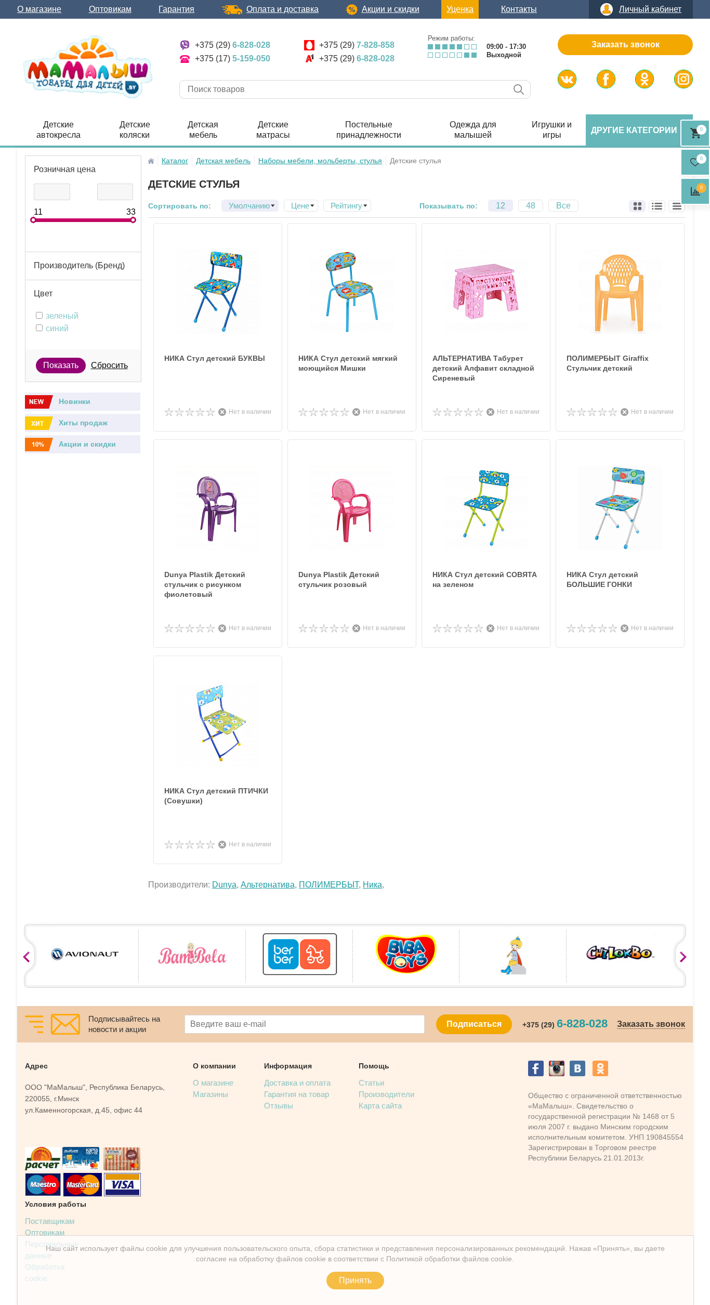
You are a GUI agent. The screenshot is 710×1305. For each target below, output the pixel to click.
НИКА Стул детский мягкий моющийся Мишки (348, 363)
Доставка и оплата (297, 1082)
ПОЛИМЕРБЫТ (329, 884)
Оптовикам (110, 9)
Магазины (210, 1094)
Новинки (74, 401)
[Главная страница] (151, 161)
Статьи (371, 1082)
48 (530, 205)
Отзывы (278, 1105)
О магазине (39, 9)
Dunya (224, 884)
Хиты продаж (83, 423)
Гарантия (176, 9)
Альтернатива (268, 884)
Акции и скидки (390, 9)
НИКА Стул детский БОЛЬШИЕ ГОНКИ (602, 579)
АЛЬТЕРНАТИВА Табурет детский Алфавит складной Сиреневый (483, 368)
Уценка (460, 9)
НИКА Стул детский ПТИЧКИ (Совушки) (216, 796)
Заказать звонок (625, 44)
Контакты (519, 9)
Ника (372, 884)
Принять (355, 1280)
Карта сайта (380, 1105)
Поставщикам (49, 1221)
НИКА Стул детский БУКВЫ (214, 358)
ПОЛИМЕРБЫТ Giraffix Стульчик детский (608, 363)
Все (563, 205)
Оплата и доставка (282, 9)
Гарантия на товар (296, 1094)
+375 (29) (232, 45)
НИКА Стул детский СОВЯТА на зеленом (484, 579)
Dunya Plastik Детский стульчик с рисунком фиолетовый (204, 584)
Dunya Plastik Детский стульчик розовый (338, 579)
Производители (386, 1094)
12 (500, 205)
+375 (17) (232, 58)
